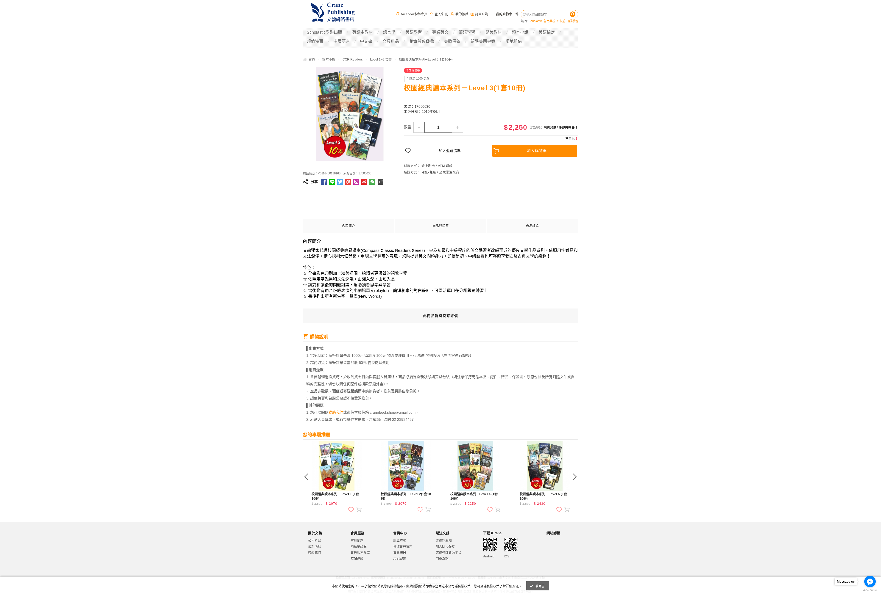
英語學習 (413, 32)
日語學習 (572, 21)
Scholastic (536, 21)
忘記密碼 (399, 558)
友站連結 (357, 558)
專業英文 (440, 32)
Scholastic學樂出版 (324, 32)
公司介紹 (314, 540)
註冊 (445, 14)
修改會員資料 (403, 546)
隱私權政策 (359, 546)
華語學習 (467, 32)
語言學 (389, 32)
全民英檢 (549, 21)
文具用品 (390, 41)
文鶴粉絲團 (444, 540)
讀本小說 (520, 32)
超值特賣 (315, 41)
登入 (438, 14)
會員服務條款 (360, 552)
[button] (557, 552)
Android (488, 556)
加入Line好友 (445, 546)
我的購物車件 (507, 14)
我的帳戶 (461, 14)
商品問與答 (440, 226)
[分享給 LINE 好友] (332, 182)
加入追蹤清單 (450, 151)
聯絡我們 (314, 552)
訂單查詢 (481, 14)
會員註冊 (399, 552)
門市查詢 (442, 558)
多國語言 (341, 41)
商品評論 (532, 226)
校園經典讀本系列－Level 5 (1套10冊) (543, 496)
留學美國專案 (483, 41)
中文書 (366, 41)
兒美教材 (493, 32)
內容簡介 (348, 226)
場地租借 (513, 41)
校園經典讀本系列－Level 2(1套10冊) (406, 496)
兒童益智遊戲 (421, 41)
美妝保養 (452, 41)
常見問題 (357, 540)
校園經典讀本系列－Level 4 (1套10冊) (474, 496)
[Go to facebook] (870, 581)
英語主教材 (362, 32)
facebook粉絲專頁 (414, 14)
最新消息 (314, 546)
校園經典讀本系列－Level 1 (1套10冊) (335, 496)
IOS (506, 556)
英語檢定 (546, 32)
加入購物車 (537, 151)
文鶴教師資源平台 (448, 552)
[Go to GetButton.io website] (870, 590)
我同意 (540, 586)
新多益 (560, 21)
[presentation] (306, 476)
